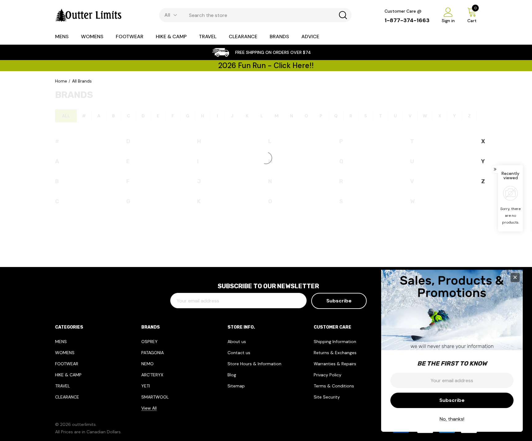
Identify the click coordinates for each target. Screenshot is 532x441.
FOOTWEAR (66, 363)
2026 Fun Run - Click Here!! (266, 65)
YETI (145, 386)
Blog (232, 375)
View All (149, 408)
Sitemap (236, 386)
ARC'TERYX (152, 375)
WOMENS (65, 352)
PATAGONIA (152, 352)
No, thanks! (452, 419)
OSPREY (149, 341)
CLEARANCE (67, 397)
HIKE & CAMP (68, 375)
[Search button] (343, 15)
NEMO (147, 363)
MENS (61, 341)
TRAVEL (62, 386)
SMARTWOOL (155, 397)
